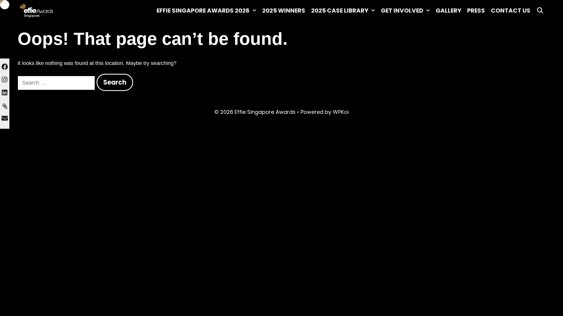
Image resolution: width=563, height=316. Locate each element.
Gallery (448, 10)
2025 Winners (283, 10)
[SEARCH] (540, 10)
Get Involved (402, 10)
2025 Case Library (339, 10)
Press (476, 10)
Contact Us (510, 10)
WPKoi (341, 112)
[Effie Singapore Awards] (53, 10)
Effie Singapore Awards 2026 (203, 10)
